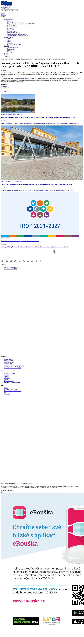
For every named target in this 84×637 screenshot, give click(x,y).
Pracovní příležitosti (9, 360)
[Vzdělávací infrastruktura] (20, 263)
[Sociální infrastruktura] (24, 263)
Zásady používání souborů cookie (12, 391)
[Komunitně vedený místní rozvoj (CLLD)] (36, 263)
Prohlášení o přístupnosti (10, 389)
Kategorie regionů (12, 26)
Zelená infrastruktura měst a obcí (13, 114)
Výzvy (9, 40)
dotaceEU (7, 375)
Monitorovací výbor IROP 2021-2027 (14, 365)
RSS (5, 392)
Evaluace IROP (8, 363)
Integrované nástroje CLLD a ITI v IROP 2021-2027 (21, 24)
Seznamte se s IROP (12, 47)
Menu (2, 16)
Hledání (3, 13)
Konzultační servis (12, 31)
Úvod (2, 59)
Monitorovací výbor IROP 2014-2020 (14, 366)
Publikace (9, 50)
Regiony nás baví (9, 381)
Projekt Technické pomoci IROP (12, 368)
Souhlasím (10, 490)
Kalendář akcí (10, 28)
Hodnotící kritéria (11, 25)
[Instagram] (13, 273)
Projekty (9, 41)
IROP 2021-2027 (8, 19)
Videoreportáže (11, 52)
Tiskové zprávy (11, 49)
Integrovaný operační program (12, 382)
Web (6, 59)
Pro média (6, 46)
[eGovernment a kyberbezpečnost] (3, 263)
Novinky (11, 59)
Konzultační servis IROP (10, 269)
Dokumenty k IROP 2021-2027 (15, 22)
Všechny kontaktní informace (11, 267)
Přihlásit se (3, 15)
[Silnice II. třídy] (15, 263)
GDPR (6, 388)
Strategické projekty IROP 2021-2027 (17, 34)
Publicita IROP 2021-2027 (14, 32)
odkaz (15, 487)
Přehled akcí (10, 29)
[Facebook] (6, 273)
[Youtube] (10, 273)
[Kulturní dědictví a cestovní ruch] (32, 263)
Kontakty (6, 54)
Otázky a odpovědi (9, 362)
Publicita (3, 114)
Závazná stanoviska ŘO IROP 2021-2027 (18, 35)
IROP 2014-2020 (8, 37)
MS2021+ (6, 53)
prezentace (20, 81)
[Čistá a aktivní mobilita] (41, 263)
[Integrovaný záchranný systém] (7, 263)
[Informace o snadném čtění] (43, 353)
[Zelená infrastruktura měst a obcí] (11, 263)
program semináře (24, 78)
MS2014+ (7, 379)
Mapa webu (7, 394)
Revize (2, 181)
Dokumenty (10, 43)
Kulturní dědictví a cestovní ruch (13, 181)
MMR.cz (7, 376)
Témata (9, 21)
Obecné (3, 237)
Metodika (7, 237)
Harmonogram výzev (9, 373)
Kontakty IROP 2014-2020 (14, 44)
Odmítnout (3, 490)
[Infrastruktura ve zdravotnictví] (28, 263)
